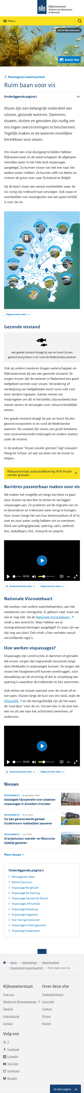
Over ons (8, 994)
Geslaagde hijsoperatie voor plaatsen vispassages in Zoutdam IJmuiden (29, 802)
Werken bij (20, 1002)
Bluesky (12, 1078)
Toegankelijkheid (52, 994)
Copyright (48, 1002)
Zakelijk (8, 1009)
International (11, 1016)
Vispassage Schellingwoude (29, 925)
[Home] (4, 963)
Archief (46, 1023)
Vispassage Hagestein (25, 914)
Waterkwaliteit (50, 962)
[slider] (17, 576)
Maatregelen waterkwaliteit (26, 77)
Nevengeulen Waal (23, 877)
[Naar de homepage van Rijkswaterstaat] (42, 8)
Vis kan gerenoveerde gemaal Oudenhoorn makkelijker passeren (28, 821)
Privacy (46, 1016)
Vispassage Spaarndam (26, 931)
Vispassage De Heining (26, 893)
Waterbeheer (29, 962)
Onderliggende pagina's (20, 96)
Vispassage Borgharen (25, 887)
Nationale (53, 617)
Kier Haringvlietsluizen (26, 920)
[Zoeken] (79, 20)
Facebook (13, 1049)
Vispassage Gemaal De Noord (30, 898)
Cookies (47, 1009)
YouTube (12, 1064)
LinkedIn (12, 1056)
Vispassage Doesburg (25, 909)
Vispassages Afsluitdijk (26, 903)
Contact (8, 1023)
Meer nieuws (12, 854)
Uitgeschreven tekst (16, 314)
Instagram (13, 1071)
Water (13, 962)
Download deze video (20, 586)
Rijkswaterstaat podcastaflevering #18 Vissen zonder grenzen (38, 472)
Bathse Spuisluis (22, 882)
